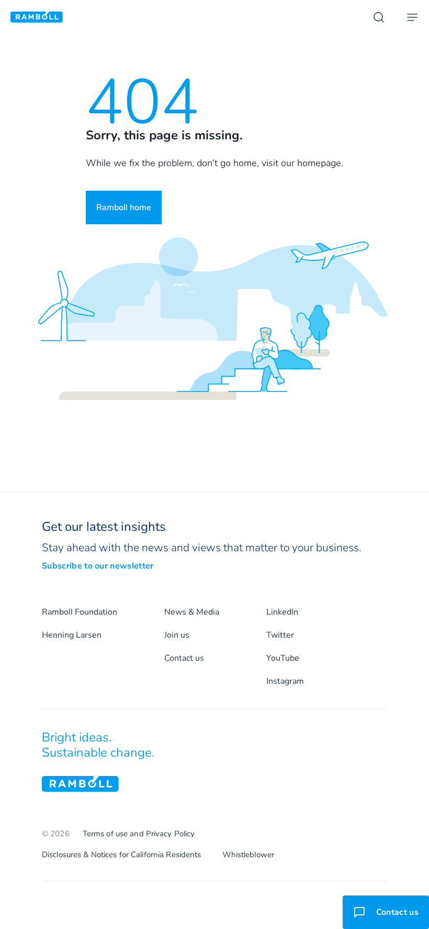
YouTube (282, 658)
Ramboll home (123, 207)
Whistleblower (248, 854)
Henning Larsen (71, 635)
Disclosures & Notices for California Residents (121, 854)
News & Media (191, 612)
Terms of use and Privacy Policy (139, 833)
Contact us (184, 658)
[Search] (378, 17)
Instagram (285, 681)
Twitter (280, 635)
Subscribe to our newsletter (98, 566)
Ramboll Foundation (79, 612)
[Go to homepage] (36, 17)
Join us (176, 635)
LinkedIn (282, 612)
